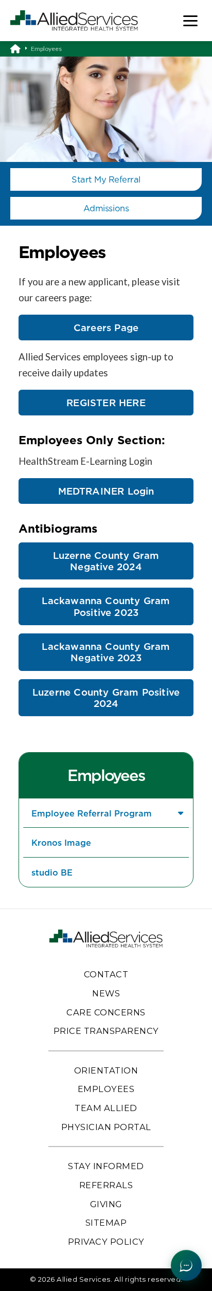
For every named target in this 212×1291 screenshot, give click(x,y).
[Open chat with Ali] (186, 1265)
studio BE (52, 872)
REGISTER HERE (105, 402)
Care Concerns (106, 1012)
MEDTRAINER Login (106, 491)
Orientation (106, 1070)
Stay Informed (106, 1166)
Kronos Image (61, 842)
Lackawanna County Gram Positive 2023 (106, 606)
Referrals (106, 1185)
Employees (106, 775)
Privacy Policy (106, 1242)
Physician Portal (106, 1127)
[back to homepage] (20, 48)
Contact (106, 974)
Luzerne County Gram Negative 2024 (106, 561)
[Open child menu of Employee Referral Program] (180, 813)
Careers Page (106, 327)
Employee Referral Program (91, 813)
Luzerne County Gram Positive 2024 (106, 697)
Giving (106, 1204)
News (106, 993)
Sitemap (106, 1222)
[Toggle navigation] (190, 20)
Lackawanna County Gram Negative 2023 (106, 652)
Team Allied (106, 1108)
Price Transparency (106, 1031)
